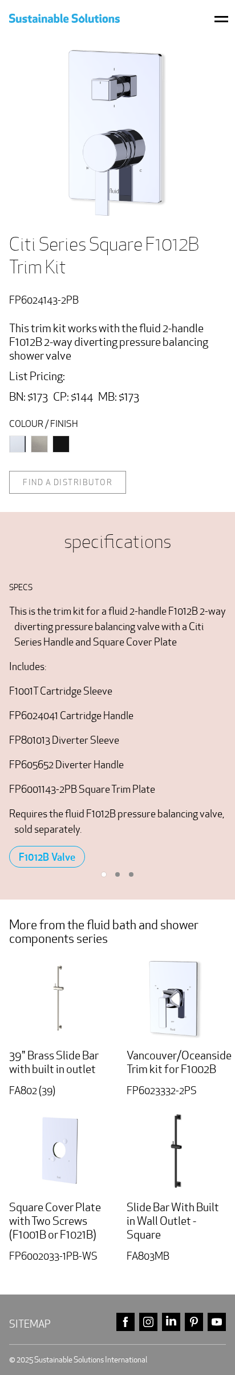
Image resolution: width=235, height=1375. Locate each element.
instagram (148, 1322)
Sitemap (30, 1323)
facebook (125, 1322)
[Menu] (221, 18)
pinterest (194, 1322)
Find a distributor (67, 482)
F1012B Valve (47, 857)
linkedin (171, 1322)
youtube (217, 1322)
